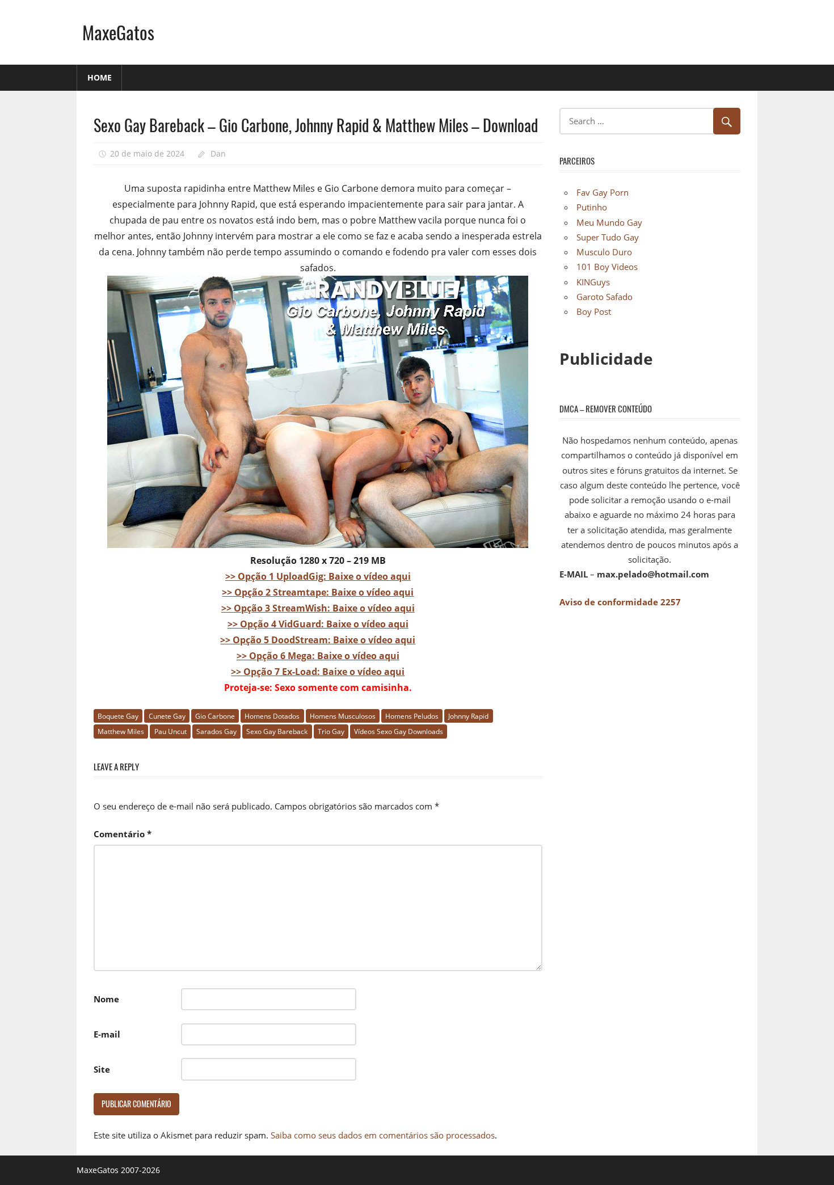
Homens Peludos (412, 716)
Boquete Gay (118, 716)
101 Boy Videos (607, 266)
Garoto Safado (604, 296)
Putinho (591, 207)
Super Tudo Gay (607, 237)
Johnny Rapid (468, 716)
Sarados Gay (216, 731)
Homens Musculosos (343, 716)
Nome (106, 999)
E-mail (107, 1034)
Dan (218, 153)
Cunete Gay (167, 716)
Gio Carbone (215, 716)
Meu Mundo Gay (609, 222)
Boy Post (593, 311)
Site (102, 1069)
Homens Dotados (272, 716)
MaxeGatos (118, 32)
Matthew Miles (121, 731)
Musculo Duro (604, 252)
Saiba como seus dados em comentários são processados (383, 1135)
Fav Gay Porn (602, 192)
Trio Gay (331, 731)
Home (99, 77)
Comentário (122, 834)
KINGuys (593, 282)
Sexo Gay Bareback (277, 731)
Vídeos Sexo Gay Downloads (398, 731)
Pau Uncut (170, 731)
